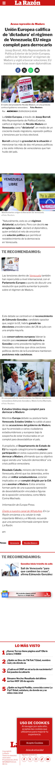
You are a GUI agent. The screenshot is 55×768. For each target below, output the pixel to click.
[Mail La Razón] (37, 70)
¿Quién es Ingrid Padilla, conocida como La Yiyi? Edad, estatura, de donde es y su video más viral (29, 690)
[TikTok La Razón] (41, 759)
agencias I (12, 111)
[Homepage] (27, 3)
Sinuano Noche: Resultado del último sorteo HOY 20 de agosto (26, 679)
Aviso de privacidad (34, 750)
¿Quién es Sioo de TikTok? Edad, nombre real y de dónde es (28, 661)
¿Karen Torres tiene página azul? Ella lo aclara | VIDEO (27, 652)
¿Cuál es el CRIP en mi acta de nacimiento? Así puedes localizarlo (30, 670)
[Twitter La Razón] (24, 70)
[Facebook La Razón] (18, 70)
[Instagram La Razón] (36, 759)
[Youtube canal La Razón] (47, 759)
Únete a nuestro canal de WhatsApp (22, 511)
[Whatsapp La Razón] (30, 70)
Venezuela (35, 275)
